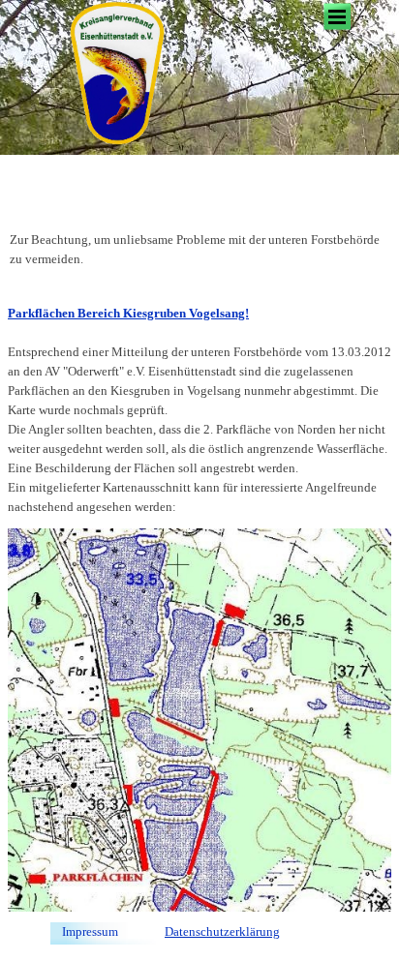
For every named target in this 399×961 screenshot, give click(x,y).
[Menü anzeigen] (337, 16)
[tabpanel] (199, 249)
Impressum (90, 931)
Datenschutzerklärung (222, 931)
